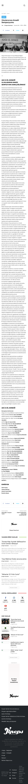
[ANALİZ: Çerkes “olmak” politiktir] (5, 652)
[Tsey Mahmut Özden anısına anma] (5, 629)
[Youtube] (10, 778)
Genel (8, 13)
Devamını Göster (13, 587)
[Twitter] (10, 776)
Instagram (14, 772)
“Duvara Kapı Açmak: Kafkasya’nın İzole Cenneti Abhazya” (14, 543)
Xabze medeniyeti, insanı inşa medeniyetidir (21, 514)
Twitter (13, 775)
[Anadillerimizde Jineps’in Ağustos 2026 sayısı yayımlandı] (5, 644)
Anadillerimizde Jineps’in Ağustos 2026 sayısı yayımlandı (17, 644)
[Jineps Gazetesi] (3, 25)
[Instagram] (10, 773)
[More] (22, 30)
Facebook (14, 770)
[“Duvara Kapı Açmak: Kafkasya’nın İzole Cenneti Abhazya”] (5, 621)
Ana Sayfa (4, 13)
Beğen (5, 597)
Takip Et (14, 597)
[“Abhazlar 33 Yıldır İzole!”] (5, 636)
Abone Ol (5, 605)
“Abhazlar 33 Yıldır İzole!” (11, 574)
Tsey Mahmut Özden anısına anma (14, 559)
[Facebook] (10, 770)
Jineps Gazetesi (8, 25)
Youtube (14, 778)
